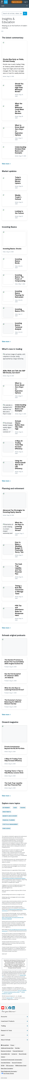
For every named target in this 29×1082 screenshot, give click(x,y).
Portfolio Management (10, 824)
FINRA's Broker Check (20, 1065)
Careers (3, 1056)
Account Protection (17, 1062)
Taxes (15, 807)
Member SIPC (9, 997)
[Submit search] (25, 13)
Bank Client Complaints (7, 1068)
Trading (22, 807)
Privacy (12, 1045)
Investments (7, 811)
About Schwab (22, 1053)
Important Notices (5, 1062)
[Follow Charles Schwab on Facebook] (9, 1007)
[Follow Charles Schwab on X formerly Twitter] (6, 1007)
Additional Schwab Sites (7, 1048)
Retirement (6, 807)
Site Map (17, 1048)
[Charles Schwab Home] (6, 2)
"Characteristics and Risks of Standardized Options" (14, 878)
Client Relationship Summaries (9, 1071)
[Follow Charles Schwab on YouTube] (2, 1007)
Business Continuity (6, 1051)
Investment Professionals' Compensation (11, 1059)
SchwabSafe (5, 1045)
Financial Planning (9, 820)
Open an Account (16, 2)
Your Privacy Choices (8, 1073)
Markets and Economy (10, 816)
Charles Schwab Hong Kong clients (11, 992)
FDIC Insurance (10, 1065)
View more (5, 164)
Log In (26, 2)
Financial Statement (18, 1051)
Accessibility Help (5, 1053)
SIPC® (2, 1065)
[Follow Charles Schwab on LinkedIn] (13, 1007)
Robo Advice (6, 828)
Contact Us (14, 1053)
